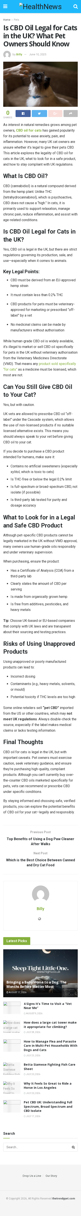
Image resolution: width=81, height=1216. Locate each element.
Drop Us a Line (32, 1175)
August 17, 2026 (17, 992)
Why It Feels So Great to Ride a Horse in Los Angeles (47, 1085)
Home (6, 19)
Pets (16, 19)
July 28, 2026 (33, 1032)
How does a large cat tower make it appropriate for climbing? (50, 1024)
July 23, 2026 (33, 1055)
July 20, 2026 (33, 1074)
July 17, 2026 (33, 1116)
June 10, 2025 (37, 54)
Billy (19, 54)
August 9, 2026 (34, 1013)
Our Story (51, 1175)
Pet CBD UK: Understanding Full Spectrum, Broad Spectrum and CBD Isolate (48, 1106)
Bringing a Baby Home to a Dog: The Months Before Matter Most (36, 984)
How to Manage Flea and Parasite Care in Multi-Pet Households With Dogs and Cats (50, 1045)
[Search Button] (73, 1147)
